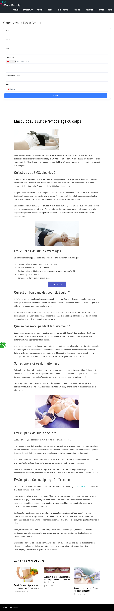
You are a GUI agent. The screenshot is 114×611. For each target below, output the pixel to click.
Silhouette (63, 10)
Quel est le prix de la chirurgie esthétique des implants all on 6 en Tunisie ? (57, 580)
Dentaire (89, 10)
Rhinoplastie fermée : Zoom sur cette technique (86, 589)
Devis (110, 10)
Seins (50, 10)
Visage (39, 10)
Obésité (76, 10)
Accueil (16, 10)
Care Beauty (28, 10)
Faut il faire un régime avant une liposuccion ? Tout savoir (26, 586)
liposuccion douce (81, 486)
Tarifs (101, 10)
